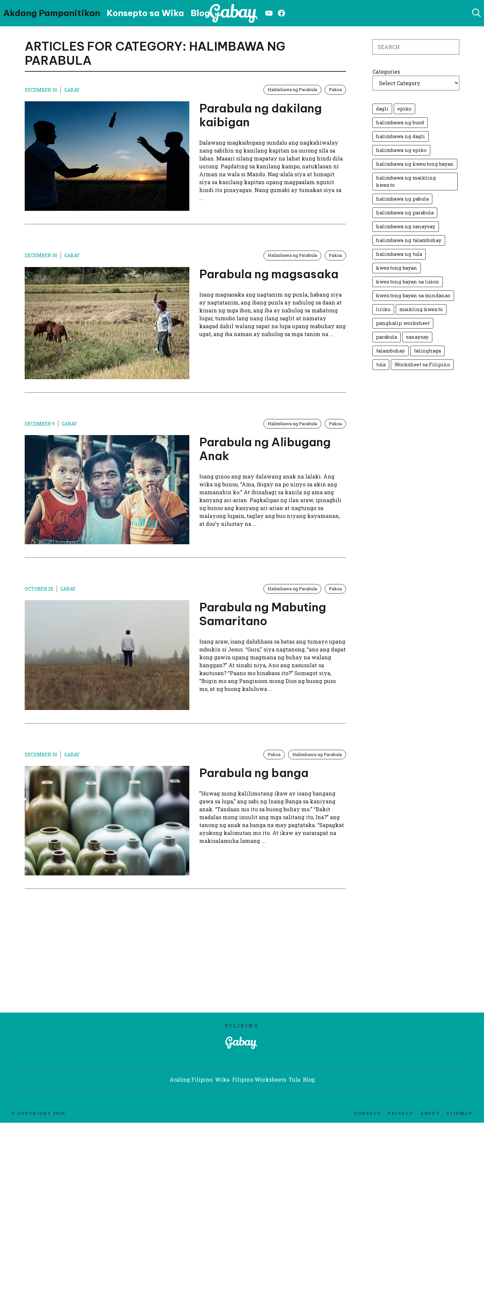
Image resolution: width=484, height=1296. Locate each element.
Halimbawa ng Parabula (292, 89)
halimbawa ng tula (399, 254)
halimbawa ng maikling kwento (406, 181)
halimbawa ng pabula (402, 199)
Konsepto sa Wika (145, 13)
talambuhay (390, 351)
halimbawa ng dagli (400, 136)
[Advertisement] (93, 956)
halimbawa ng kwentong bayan (415, 164)
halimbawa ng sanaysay (405, 226)
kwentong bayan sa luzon (407, 282)
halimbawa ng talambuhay (409, 240)
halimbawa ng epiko (401, 150)
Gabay (72, 90)
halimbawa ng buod (400, 122)
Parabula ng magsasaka (268, 274)
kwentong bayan (396, 268)
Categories (386, 71)
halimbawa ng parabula (405, 212)
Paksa (335, 89)
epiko (404, 109)
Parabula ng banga (254, 773)
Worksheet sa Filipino (422, 364)
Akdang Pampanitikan (51, 13)
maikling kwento (421, 309)
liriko (383, 309)
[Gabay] (235, 13)
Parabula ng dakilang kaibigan (260, 115)
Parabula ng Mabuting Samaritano (262, 614)
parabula (386, 337)
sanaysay (417, 337)
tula (381, 364)
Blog (200, 13)
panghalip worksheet (403, 323)
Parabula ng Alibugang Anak (265, 449)
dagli (382, 109)
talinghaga (427, 351)
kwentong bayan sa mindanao (413, 295)
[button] (476, 13)
